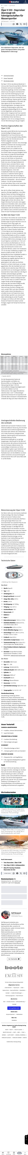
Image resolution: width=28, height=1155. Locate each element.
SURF (14, 1032)
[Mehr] (26, 1142)
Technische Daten (9, 75)
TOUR (23, 1032)
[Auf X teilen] (21, 24)
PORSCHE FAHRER (17, 1037)
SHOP (6, 1029)
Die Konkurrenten (9, 81)
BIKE (19, 1032)
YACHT (11, 1029)
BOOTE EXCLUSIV (7, 1032)
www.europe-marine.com (18, 655)
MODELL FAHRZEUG (21, 1035)
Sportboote (12, 5)
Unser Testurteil (8, 78)
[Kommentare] (26, 1139)
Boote (5, 5)
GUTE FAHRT (11, 1035)
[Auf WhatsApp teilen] (14, 24)
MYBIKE (4, 1035)
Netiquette (17, 882)
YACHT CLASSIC (18, 1029)
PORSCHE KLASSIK (6, 1037)
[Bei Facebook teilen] (17, 24)
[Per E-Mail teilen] (24, 24)
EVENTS (25, 1037)
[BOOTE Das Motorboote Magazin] (15, 2)
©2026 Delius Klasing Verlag (14, 1041)
